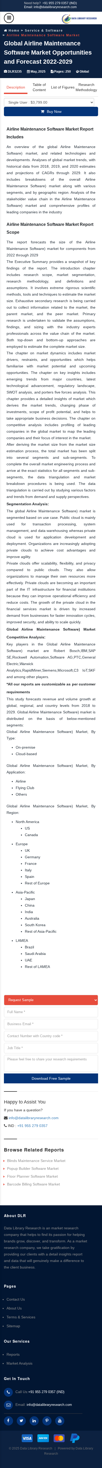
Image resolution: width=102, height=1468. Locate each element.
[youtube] (59, 1420)
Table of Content (39, 87)
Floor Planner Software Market (32, 1176)
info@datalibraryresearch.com (34, 1118)
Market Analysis (19, 1363)
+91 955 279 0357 (32, 1126)
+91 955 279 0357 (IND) (59, 3)
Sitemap (13, 1326)
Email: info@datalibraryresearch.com (50, 7)
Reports (13, 1354)
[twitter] (21, 1420)
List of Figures (63, 87)
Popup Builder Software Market (33, 1168)
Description (16, 87)
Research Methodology (86, 87)
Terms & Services (21, 1317)
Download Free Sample (51, 1078)
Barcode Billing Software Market (33, 1184)
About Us (14, 1308)
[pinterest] (47, 1420)
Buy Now (54, 111)
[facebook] (8, 1420)
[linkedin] (34, 1420)
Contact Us (16, 1299)
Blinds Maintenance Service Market (36, 1161)
